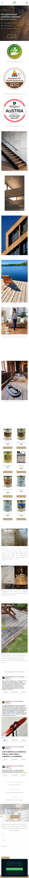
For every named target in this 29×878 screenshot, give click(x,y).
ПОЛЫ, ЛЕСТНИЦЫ (14, 172)
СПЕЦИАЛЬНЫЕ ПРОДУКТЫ (14, 401)
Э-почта (3, 840)
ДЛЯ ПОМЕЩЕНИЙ (14, 782)
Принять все (14, 869)
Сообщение (4, 846)
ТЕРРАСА (14, 303)
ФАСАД (14, 256)
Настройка (20, 865)
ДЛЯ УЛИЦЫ (14, 789)
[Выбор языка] (27, 3)
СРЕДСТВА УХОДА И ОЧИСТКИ (14, 337)
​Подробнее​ (14, 817)
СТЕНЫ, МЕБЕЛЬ (14, 212)
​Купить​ (11, 36)
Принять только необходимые (14, 872)
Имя (2, 833)
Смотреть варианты (8, 447)
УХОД (14, 797)
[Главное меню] (2, 3)
